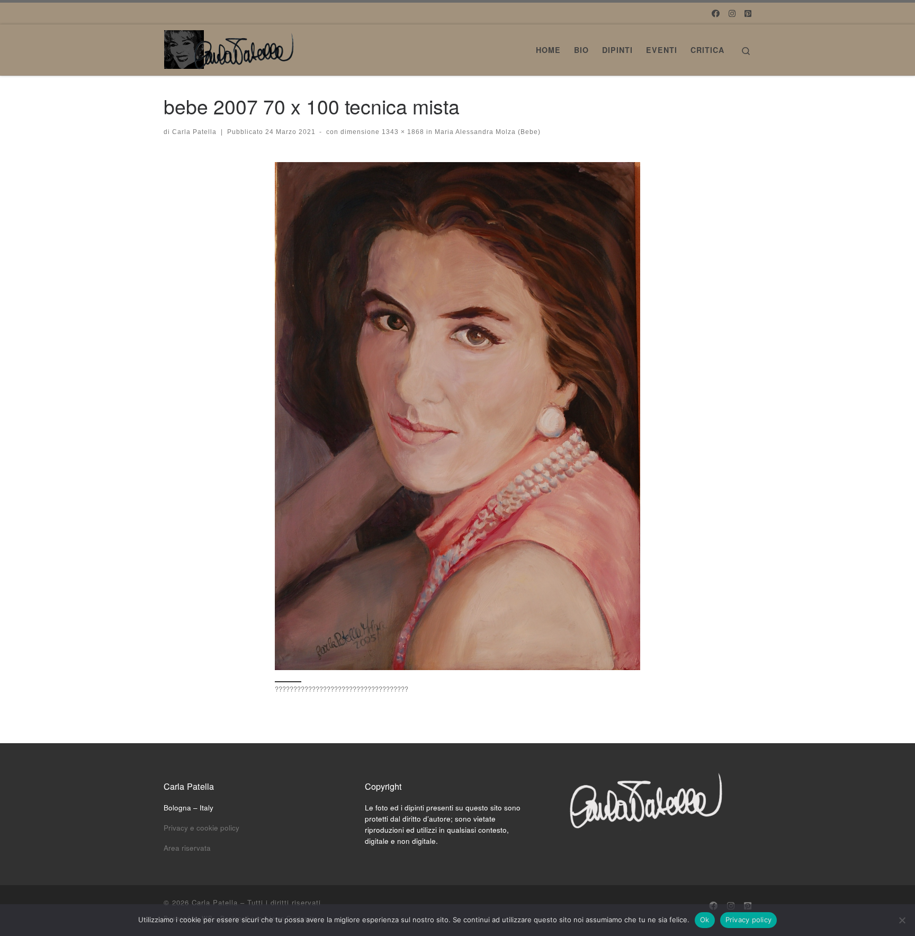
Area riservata (187, 848)
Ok (705, 919)
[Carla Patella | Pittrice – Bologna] (230, 46)
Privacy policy (748, 919)
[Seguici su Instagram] (732, 13)
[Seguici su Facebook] (716, 13)
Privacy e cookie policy (201, 828)
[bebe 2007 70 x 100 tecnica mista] (457, 416)
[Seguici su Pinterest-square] (747, 13)
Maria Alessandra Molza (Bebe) (487, 132)
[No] (901, 920)
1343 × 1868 (402, 132)
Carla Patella (194, 132)
